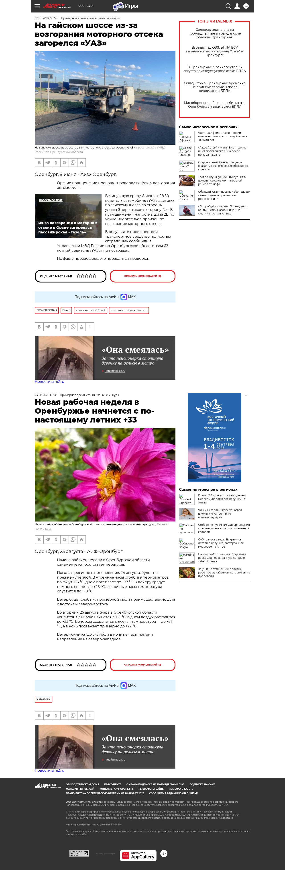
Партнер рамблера (104, 853)
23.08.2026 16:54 (45, 395)
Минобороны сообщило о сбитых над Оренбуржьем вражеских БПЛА (215, 105)
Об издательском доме (82, 784)
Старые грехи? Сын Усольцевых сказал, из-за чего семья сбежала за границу (223, 166)
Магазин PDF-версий (80, 789)
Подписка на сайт (202, 784)
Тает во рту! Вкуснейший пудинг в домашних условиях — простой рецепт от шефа (222, 180)
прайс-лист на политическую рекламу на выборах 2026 (105, 793)
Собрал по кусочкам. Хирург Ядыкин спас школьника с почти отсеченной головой (224, 528)
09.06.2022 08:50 (46, 18)
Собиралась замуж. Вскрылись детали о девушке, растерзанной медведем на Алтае (221, 543)
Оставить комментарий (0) (142, 276)
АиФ (48, 529)
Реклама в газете (181, 789)
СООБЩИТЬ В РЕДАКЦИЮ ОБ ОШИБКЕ (173, 793)
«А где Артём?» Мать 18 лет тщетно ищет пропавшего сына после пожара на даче (222, 151)
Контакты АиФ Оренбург (116, 789)
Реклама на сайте (151, 789)
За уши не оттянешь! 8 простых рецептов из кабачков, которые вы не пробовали (224, 572)
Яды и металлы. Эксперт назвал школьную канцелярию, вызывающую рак (220, 513)
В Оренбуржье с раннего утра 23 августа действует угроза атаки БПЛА (214, 69)
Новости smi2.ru (49, 381)
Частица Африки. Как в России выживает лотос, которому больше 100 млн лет (222, 136)
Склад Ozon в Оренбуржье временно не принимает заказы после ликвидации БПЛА (215, 87)
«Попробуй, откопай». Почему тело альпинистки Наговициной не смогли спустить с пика (222, 210)
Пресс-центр (112, 784)
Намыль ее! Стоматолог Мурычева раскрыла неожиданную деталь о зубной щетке (222, 558)
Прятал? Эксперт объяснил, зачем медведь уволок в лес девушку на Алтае (222, 499)
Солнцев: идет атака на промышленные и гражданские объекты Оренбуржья (215, 33)
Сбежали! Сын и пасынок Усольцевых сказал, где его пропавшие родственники (224, 195)
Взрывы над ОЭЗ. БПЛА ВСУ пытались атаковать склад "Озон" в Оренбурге (214, 51)
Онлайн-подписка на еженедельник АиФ (155, 784)
